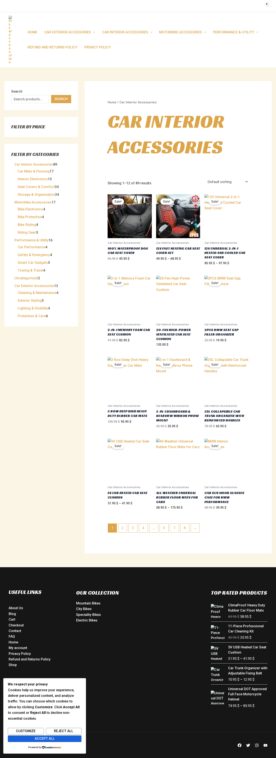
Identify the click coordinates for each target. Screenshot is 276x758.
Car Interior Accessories (125, 32)
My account (18, 648)
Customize (26, 731)
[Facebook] (240, 745)
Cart (12, 619)
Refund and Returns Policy (52, 47)
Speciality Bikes (88, 615)
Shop (13, 665)
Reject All (63, 731)
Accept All (45, 738)
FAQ (12, 636)
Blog (12, 614)
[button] (93, 32)
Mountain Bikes (88, 603)
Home (32, 32)
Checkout (16, 625)
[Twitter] (248, 745)
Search (16, 91)
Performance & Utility (233, 32)
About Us (16, 608)
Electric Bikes (86, 620)
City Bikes (84, 609)
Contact (15, 631)
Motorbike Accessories (180, 32)
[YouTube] (265, 745)
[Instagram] (257, 745)
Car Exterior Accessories (67, 32)
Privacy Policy (97, 47)
